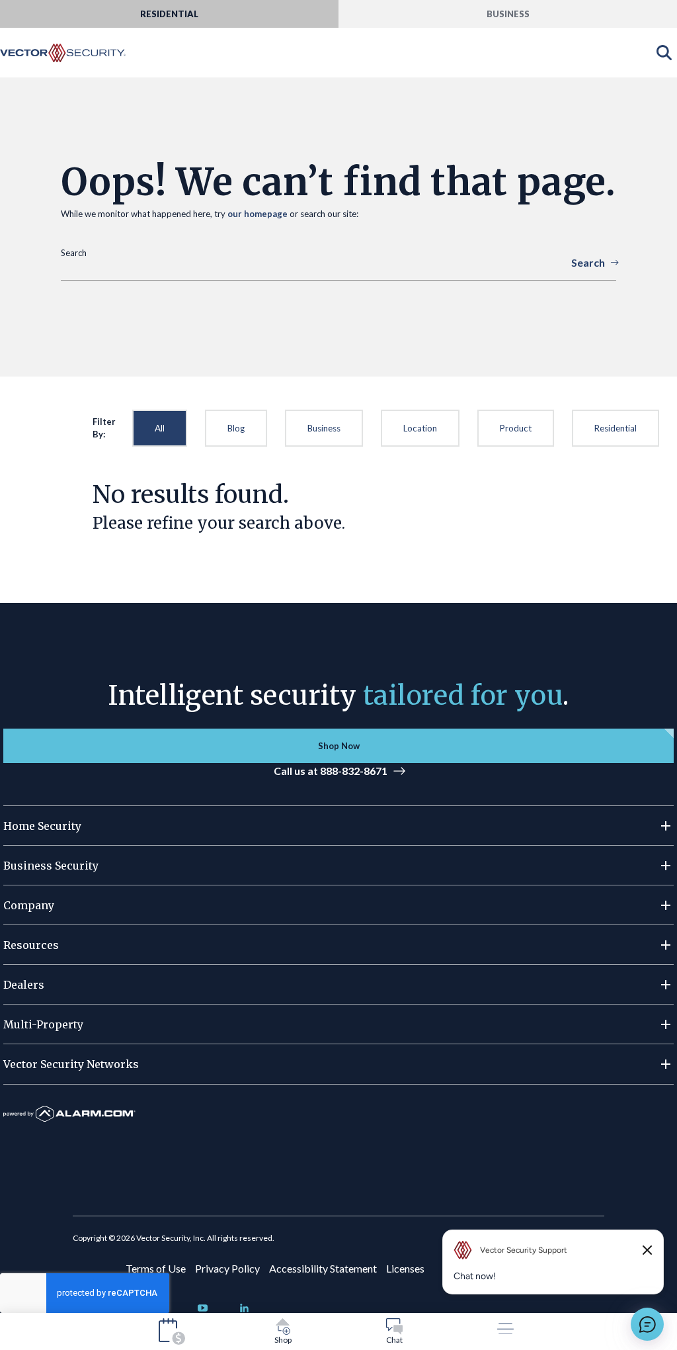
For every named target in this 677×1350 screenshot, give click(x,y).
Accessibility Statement (323, 1268)
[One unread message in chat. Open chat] (647, 1324)
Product (516, 428)
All (160, 428)
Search (588, 262)
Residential (615, 428)
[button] (338, 826)
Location (420, 428)
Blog (236, 428)
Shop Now (339, 746)
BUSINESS (508, 14)
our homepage (257, 213)
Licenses (405, 1268)
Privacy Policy (227, 1268)
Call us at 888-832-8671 (330, 770)
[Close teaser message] (647, 1250)
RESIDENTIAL (169, 14)
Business (323, 428)
